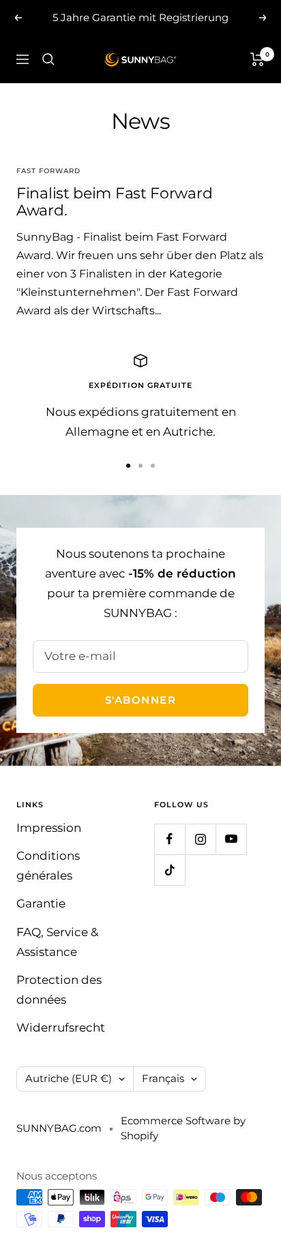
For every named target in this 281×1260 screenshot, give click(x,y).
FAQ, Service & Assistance (57, 942)
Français (163, 1078)
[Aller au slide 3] (153, 466)
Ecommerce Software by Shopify (183, 1128)
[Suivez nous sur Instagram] (200, 839)
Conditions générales (48, 865)
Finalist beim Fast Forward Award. (114, 202)
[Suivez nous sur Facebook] (169, 839)
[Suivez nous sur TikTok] (169, 869)
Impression (48, 828)
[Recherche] (48, 59)
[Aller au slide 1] (128, 466)
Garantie (40, 903)
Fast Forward (48, 170)
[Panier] (257, 59)
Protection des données (59, 989)
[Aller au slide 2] (140, 466)
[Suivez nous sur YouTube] (231, 839)
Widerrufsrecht (60, 1027)
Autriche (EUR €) (68, 1078)
